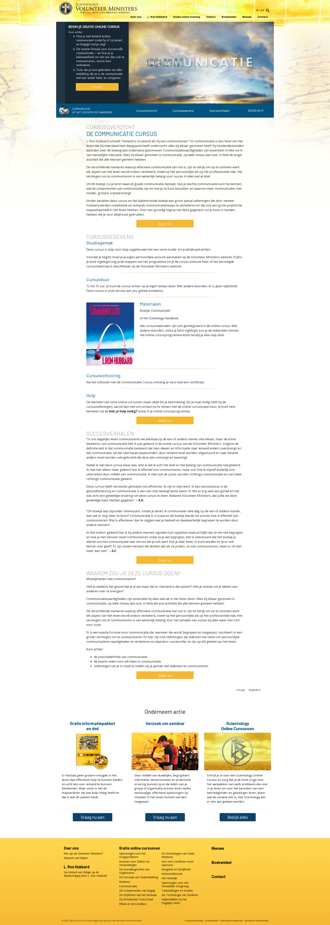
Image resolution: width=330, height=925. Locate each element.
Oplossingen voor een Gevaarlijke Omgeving (175, 884)
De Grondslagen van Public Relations (178, 855)
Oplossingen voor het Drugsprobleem (132, 855)
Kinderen (124, 882)
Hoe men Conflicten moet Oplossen (178, 863)
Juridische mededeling (256, 920)
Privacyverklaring (194, 920)
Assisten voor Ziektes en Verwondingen (134, 863)
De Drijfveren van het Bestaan (138, 895)
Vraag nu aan (92, 817)
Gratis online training (186, 16)
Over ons (136, 16)
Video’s (211, 16)
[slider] (198, 99)
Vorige (241, 689)
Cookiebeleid (211, 920)
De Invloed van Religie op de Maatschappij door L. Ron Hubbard (85, 874)
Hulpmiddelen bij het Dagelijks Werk (174, 901)
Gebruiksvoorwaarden (231, 920)
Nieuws (247, 16)
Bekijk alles (237, 817)
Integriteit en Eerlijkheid (176, 869)
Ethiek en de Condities (132, 904)
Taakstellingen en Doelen (177, 890)
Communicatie (128, 886)
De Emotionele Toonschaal (136, 899)
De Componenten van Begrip (137, 890)
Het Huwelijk (169, 878)
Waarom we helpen (76, 858)
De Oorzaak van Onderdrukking (138, 877)
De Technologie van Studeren (180, 895)
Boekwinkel (229, 16)
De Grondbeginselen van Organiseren (134, 871)
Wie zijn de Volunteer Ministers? (83, 853)
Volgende (254, 689)
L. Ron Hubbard (157, 16)
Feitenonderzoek (172, 874)
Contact (263, 16)
